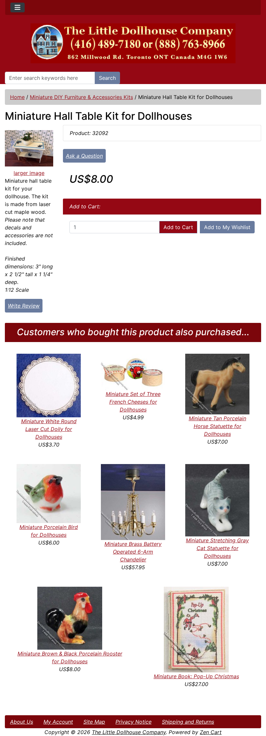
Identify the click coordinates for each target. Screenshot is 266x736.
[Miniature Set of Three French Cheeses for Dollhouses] (133, 371)
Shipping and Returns (188, 721)
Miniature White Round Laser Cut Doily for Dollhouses (49, 429)
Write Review (24, 305)
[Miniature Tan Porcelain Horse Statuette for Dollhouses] (217, 383)
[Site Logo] (133, 43)
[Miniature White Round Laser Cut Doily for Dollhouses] (49, 385)
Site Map (94, 721)
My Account (58, 721)
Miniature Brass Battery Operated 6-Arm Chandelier (133, 552)
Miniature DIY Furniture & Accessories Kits (81, 97)
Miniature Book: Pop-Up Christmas (196, 676)
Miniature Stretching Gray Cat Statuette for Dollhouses (217, 548)
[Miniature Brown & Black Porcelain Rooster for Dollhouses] (69, 618)
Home (17, 97)
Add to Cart (178, 227)
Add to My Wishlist (227, 227)
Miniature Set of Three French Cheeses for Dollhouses (133, 402)
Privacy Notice (133, 721)
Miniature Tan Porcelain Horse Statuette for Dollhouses (217, 426)
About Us (21, 721)
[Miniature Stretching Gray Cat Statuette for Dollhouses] (217, 500)
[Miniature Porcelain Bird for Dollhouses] (49, 493)
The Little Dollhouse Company (129, 732)
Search (107, 78)
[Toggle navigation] (17, 7)
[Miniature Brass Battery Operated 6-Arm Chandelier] (133, 501)
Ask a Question (84, 156)
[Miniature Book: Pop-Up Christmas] (196, 629)
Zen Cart (211, 732)
